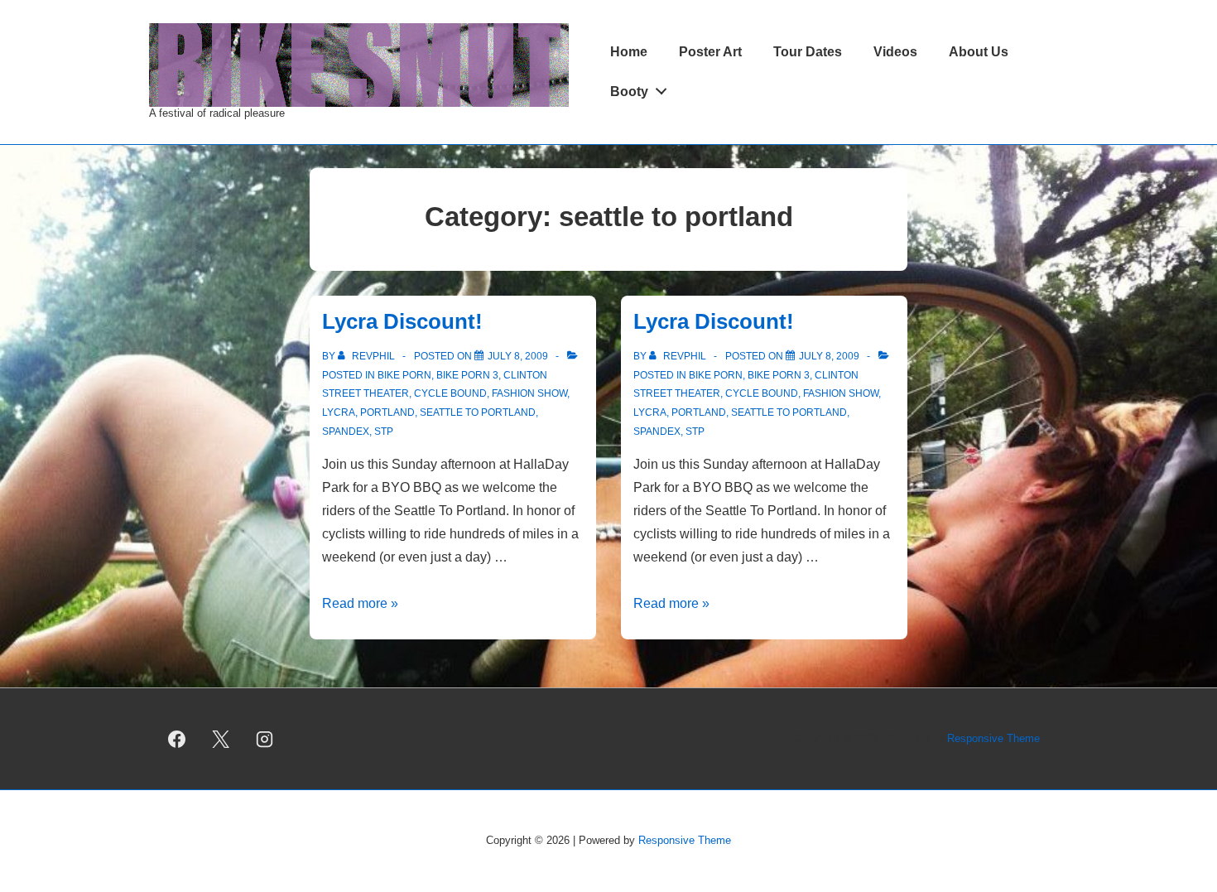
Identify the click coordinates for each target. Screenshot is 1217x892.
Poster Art (710, 52)
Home (628, 52)
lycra (338, 412)
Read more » (360, 603)
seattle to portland (478, 412)
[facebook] (177, 738)
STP (383, 431)
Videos (895, 52)
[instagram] (265, 738)
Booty (629, 91)
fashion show (529, 393)
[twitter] (221, 738)
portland (387, 412)
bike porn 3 (467, 375)
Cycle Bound (450, 393)
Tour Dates (807, 52)
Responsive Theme (993, 738)
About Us (978, 52)
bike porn (404, 375)
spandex (345, 431)
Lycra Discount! (402, 321)
